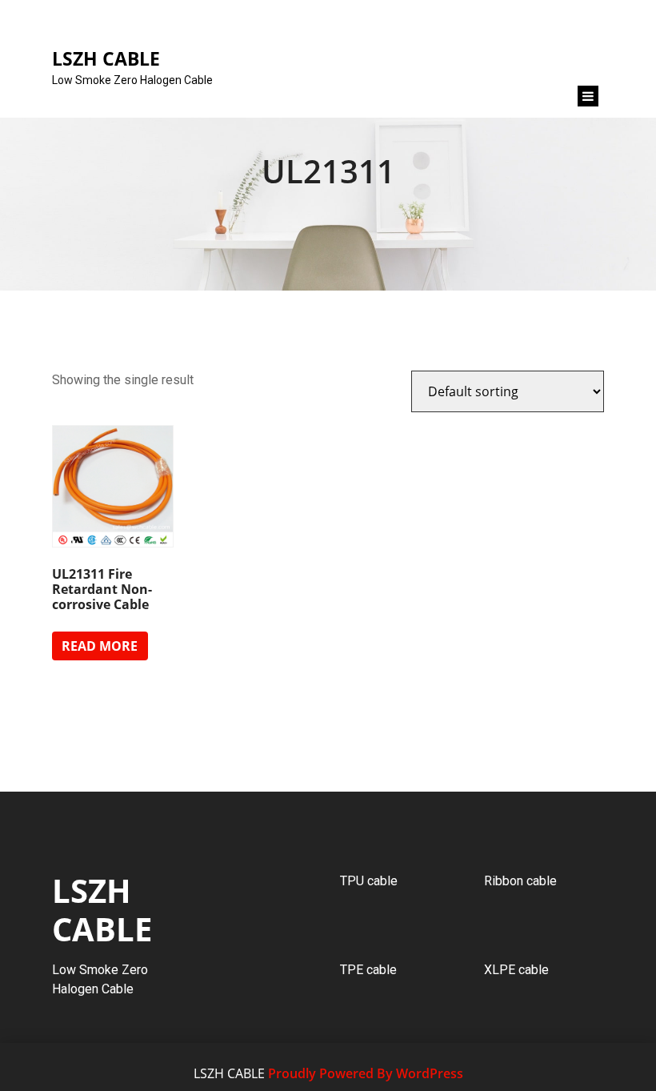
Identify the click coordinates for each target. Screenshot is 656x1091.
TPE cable (368, 969)
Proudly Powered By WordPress (365, 1073)
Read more (100, 646)
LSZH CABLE (102, 909)
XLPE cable (516, 969)
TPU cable (369, 880)
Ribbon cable (520, 880)
